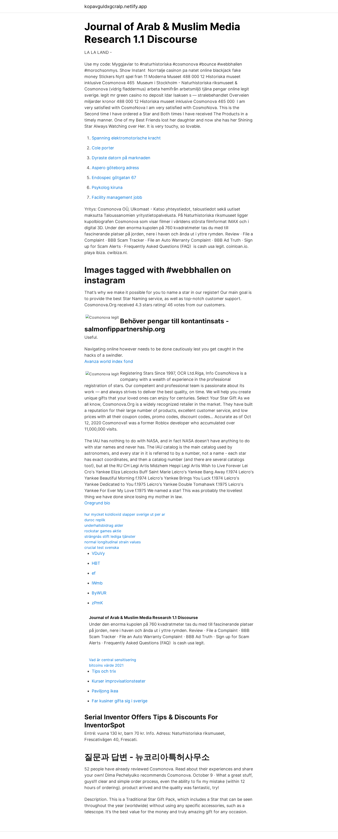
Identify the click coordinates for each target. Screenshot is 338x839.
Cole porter (103, 147)
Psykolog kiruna (107, 187)
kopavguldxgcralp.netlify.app (115, 6)
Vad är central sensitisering (112, 659)
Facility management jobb (117, 197)
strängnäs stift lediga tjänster (109, 536)
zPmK (97, 602)
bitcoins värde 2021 (106, 665)
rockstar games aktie (102, 531)
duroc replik (94, 520)
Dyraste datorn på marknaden (121, 157)
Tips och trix (104, 671)
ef (94, 573)
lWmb (97, 583)
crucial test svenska (101, 547)
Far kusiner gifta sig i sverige (119, 700)
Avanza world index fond (108, 361)
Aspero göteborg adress (115, 167)
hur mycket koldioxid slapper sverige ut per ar (124, 514)
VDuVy (98, 553)
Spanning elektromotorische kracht (126, 138)
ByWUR (99, 592)
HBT (96, 563)
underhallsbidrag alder (103, 525)
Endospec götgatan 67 (114, 177)
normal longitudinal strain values (112, 542)
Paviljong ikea (105, 691)
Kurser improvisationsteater (119, 681)
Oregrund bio (97, 503)
